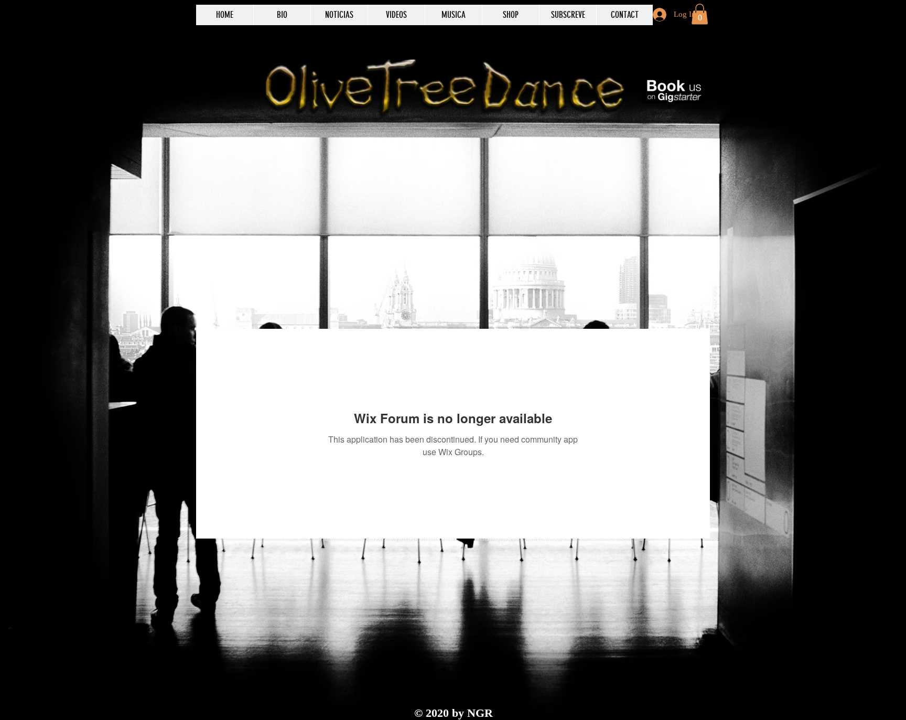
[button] (699, 14)
